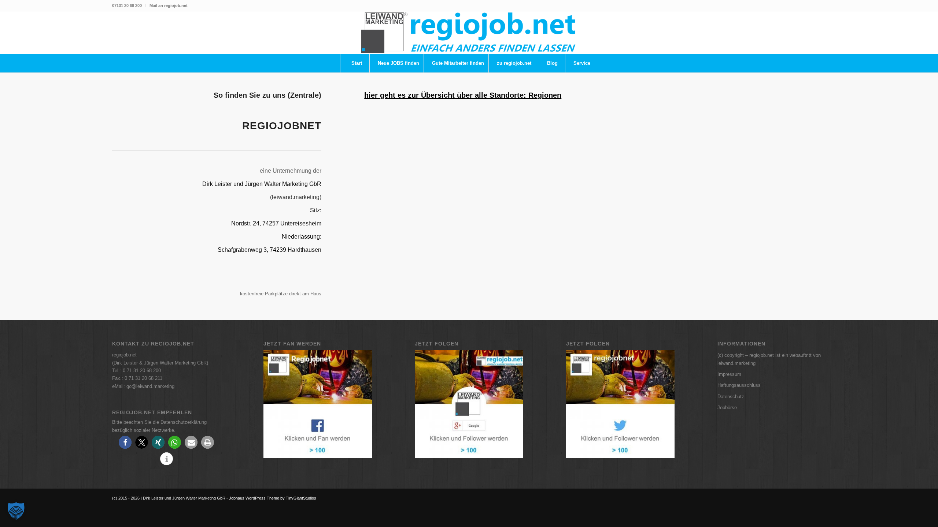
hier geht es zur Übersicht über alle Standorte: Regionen (462, 95)
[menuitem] (129, 5)
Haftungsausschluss (739, 385)
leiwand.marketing (296, 197)
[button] (125, 442)
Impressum (729, 374)
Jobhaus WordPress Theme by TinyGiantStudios (272, 498)
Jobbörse (727, 407)
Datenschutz (730, 396)
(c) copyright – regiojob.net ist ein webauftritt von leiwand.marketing (769, 359)
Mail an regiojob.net (168, 5)
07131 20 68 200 (127, 5)
